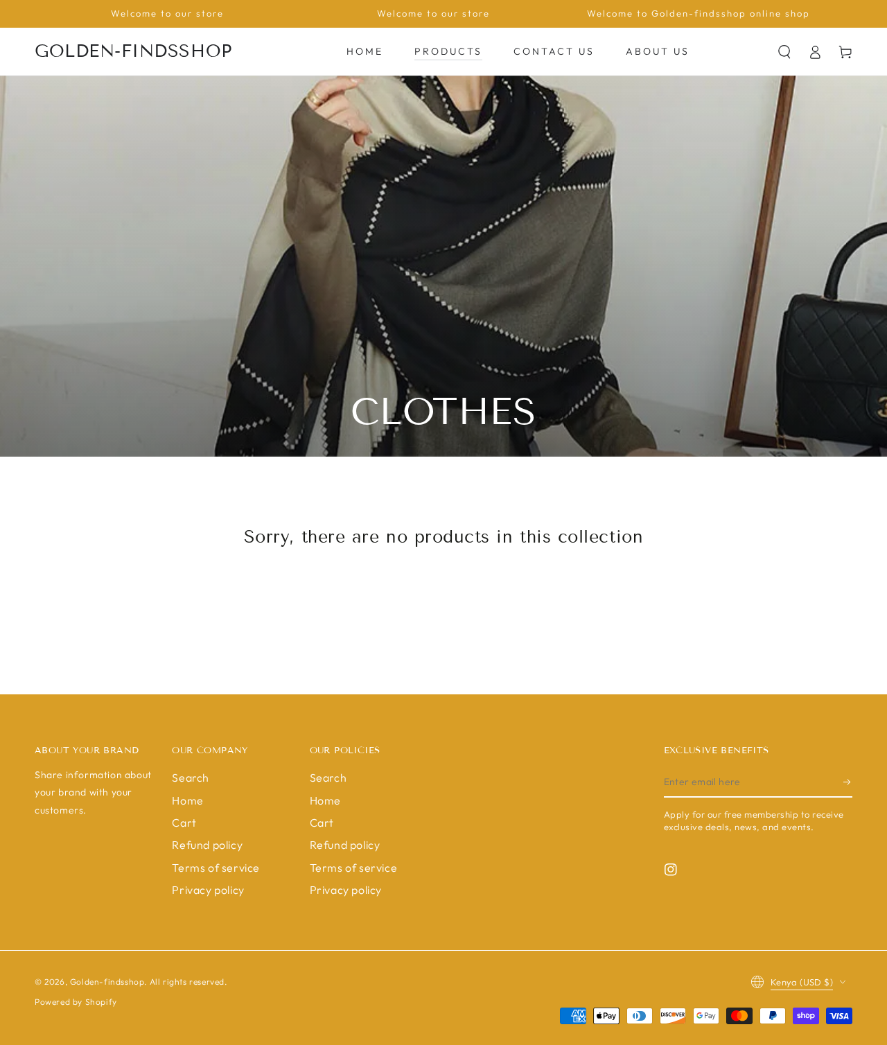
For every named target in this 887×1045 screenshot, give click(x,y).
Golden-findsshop (107, 981)
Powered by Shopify (76, 1001)
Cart (184, 822)
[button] (784, 52)
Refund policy (207, 845)
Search (190, 777)
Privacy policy (208, 890)
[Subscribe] (847, 781)
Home (187, 800)
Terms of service (216, 868)
